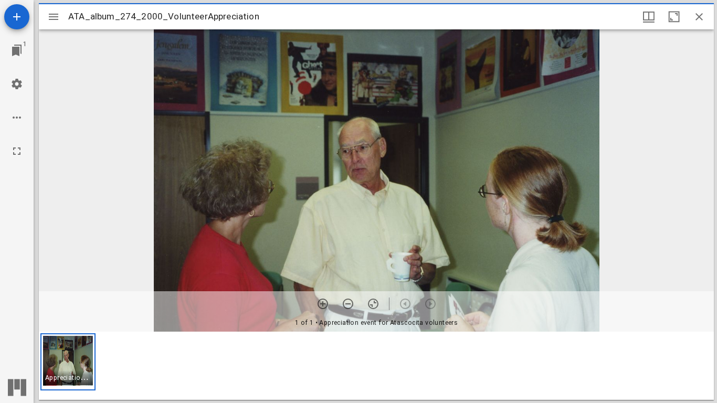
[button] (68, 362)
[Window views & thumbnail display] (648, 16)
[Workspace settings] (16, 84)
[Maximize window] (674, 16)
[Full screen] (16, 151)
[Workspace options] (16, 117)
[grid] (376, 366)
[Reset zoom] (373, 303)
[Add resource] (16, 16)
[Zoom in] (322, 303)
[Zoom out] (348, 303)
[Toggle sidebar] (53, 16)
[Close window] (699, 16)
